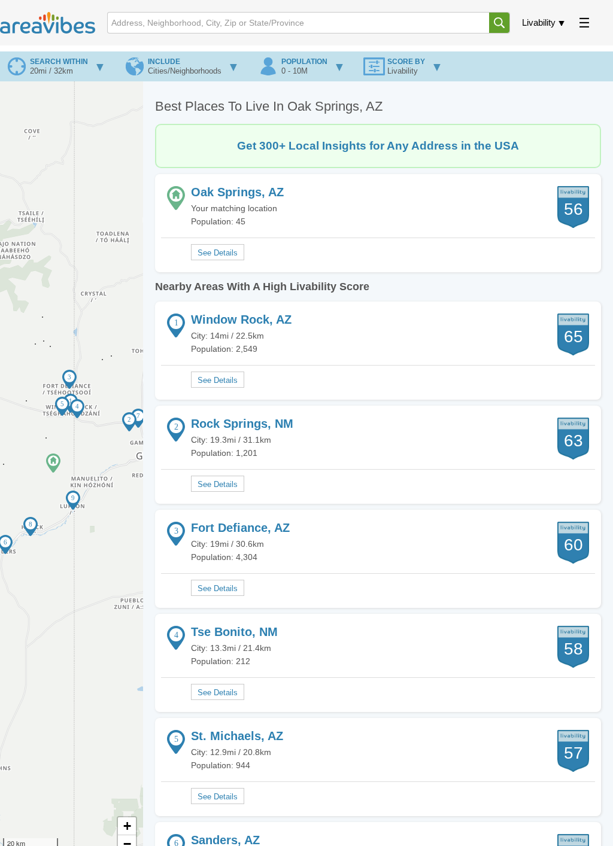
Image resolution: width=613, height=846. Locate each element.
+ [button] (127, 825)
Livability (539, 22)
